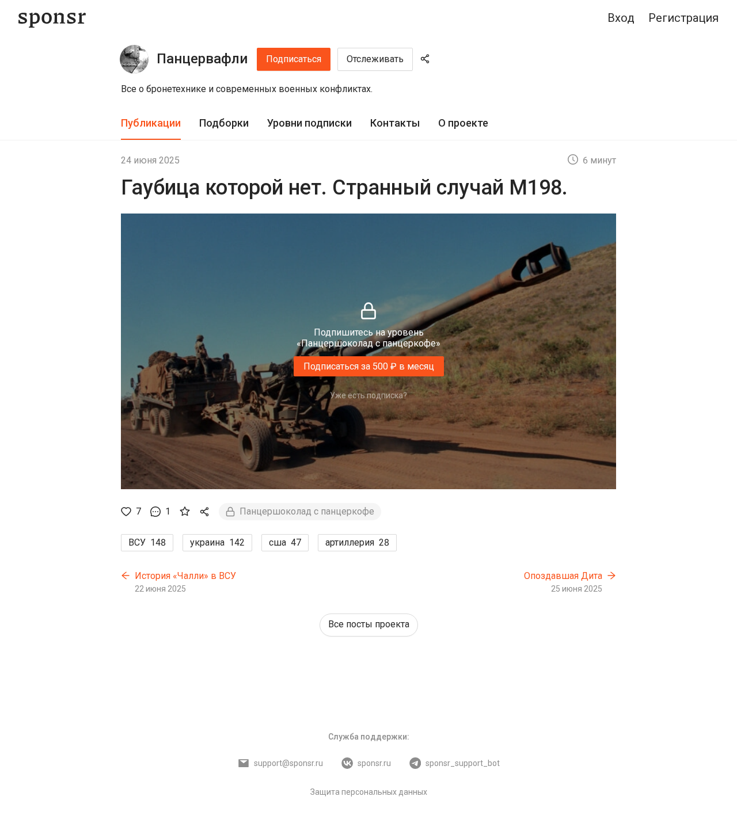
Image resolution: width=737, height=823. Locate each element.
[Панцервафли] (134, 59)
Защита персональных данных (368, 792)
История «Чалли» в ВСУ (185, 575)
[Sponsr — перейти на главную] (52, 18)
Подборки (224, 123)
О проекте (463, 123)
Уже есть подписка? (368, 395)
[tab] (151, 123)
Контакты (395, 123)
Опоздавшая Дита (563, 575)
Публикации (151, 123)
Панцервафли (202, 59)
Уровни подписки (309, 123)
